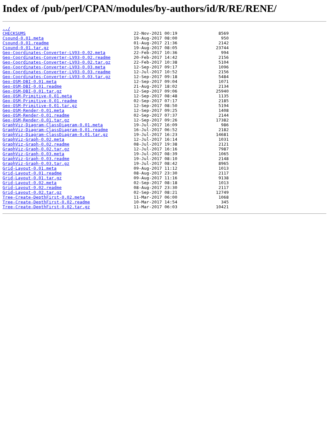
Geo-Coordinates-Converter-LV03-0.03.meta (54, 67)
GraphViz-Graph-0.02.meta (33, 139)
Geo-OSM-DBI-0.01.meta (30, 81)
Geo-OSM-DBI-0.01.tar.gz (32, 91)
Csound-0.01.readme (26, 42)
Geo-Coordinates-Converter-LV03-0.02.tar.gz (57, 62)
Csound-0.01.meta (23, 38)
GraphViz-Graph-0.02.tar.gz (36, 149)
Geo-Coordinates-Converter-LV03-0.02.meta (54, 52)
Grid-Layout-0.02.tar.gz (32, 192)
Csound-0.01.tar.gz (26, 47)
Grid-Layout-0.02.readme (32, 187)
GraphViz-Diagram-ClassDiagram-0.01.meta (53, 124)
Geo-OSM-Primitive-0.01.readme (40, 100)
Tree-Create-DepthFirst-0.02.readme (46, 202)
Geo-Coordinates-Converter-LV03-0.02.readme (57, 57)
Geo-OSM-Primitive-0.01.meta (37, 96)
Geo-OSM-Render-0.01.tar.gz (36, 120)
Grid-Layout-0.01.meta (30, 168)
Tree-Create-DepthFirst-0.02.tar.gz (46, 206)
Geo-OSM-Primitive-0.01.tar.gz (40, 105)
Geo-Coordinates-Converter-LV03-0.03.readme (57, 71)
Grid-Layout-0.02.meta (30, 182)
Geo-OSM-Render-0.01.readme (36, 115)
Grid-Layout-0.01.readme (32, 173)
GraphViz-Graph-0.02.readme (36, 144)
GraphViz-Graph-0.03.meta (33, 153)
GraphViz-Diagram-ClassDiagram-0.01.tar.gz (55, 134)
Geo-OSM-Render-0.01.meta (33, 110)
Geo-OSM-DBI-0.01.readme (32, 86)
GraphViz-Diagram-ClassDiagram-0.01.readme (55, 129)
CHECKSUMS (14, 33)
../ (6, 28)
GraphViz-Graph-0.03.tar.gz (36, 163)
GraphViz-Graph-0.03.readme (36, 158)
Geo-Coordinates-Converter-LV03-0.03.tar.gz (57, 76)
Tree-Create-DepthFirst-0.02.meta (44, 197)
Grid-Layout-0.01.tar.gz (32, 177)
